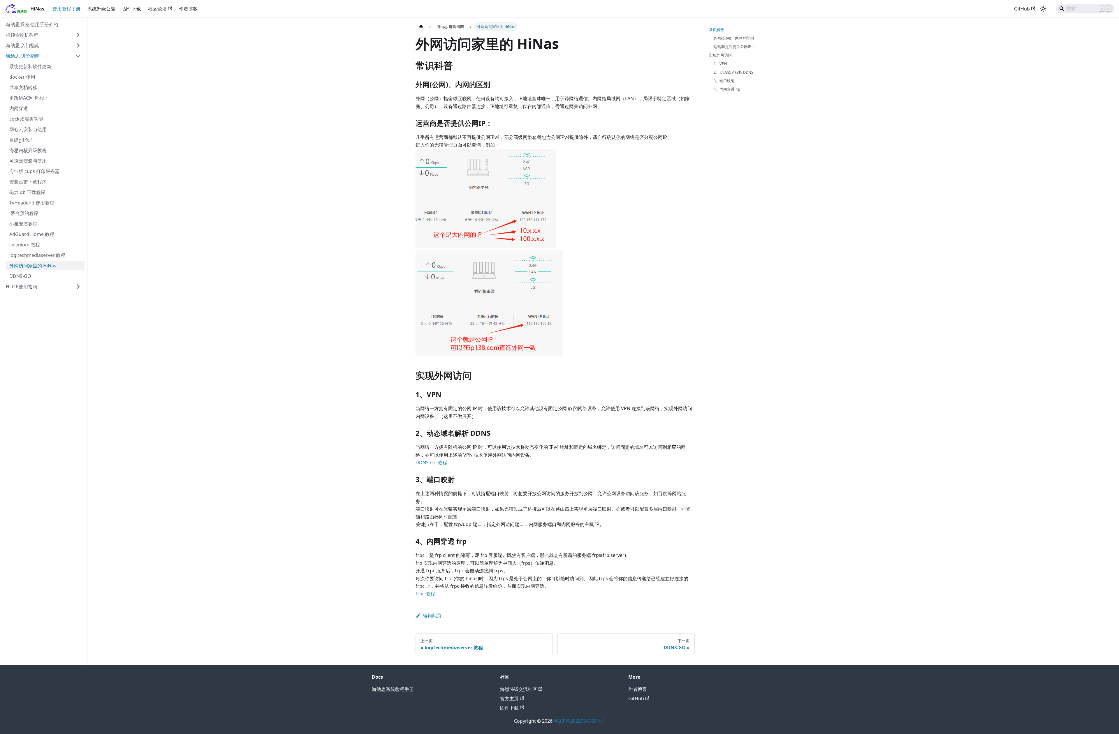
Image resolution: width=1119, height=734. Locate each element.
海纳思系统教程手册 (393, 689)
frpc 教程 (425, 593)
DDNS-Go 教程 (431, 462)
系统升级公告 (101, 9)
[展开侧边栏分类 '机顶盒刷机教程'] (78, 35)
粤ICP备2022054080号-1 (579, 721)
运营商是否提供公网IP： (734, 46)
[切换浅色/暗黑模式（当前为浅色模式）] (1043, 8)
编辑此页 (432, 615)
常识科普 (716, 29)
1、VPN (720, 63)
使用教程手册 (66, 9)
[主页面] (421, 26)
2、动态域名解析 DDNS (733, 72)
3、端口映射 (724, 80)
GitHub (1022, 9)
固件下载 (131, 9)
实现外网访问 (720, 55)
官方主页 (509, 698)
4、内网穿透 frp (727, 89)
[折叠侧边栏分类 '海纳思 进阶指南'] (78, 56)
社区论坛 (157, 9)
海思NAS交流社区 (518, 689)
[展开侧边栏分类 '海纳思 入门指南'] (78, 45)
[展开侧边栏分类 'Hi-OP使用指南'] (78, 286)
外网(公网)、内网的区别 (734, 38)
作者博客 (188, 9)
